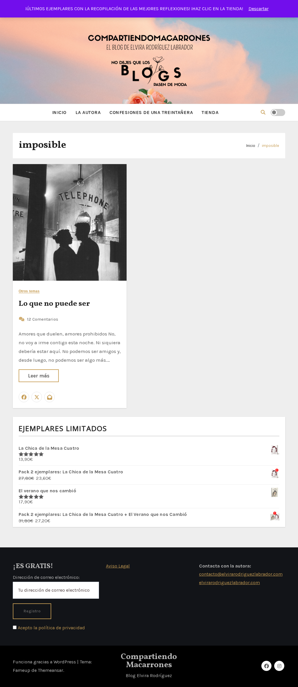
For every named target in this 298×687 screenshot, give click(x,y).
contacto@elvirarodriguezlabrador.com (241, 574)
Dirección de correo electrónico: (46, 577)
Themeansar (50, 670)
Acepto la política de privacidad (51, 627)
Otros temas (29, 291)
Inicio (250, 145)
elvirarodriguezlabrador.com (229, 582)
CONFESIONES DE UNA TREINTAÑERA (151, 112)
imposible (270, 145)
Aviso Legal (118, 566)
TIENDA (210, 112)
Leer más (38, 376)
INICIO (59, 112)
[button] (263, 112)
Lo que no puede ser (54, 303)
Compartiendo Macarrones (149, 661)
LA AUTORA (88, 112)
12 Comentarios (42, 319)
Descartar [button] (259, 8)
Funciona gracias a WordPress (45, 662)
